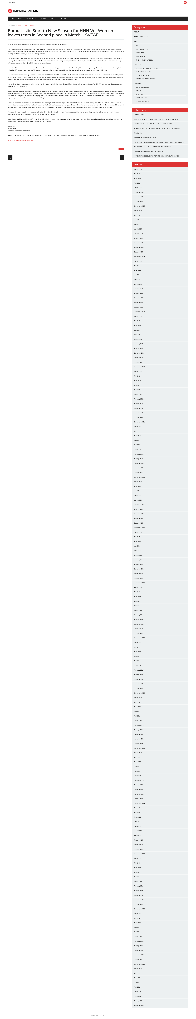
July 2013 (137, 863)
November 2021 (139, 413)
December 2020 (139, 463)
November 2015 (139, 739)
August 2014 (138, 808)
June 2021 (137, 436)
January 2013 (138, 890)
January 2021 (138, 459)
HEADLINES (140, 53)
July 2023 (137, 321)
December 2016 (139, 679)
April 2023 (137, 334)
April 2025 (137, 224)
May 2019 (137, 546)
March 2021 (138, 449)
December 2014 (139, 789)
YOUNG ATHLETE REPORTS (145, 79)
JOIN (135, 41)
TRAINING (43, 19)
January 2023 (138, 348)
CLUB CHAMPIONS (142, 49)
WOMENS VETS (141, 98)
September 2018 (139, 583)
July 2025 (137, 215)
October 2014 (138, 798)
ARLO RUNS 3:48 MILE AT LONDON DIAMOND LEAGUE (152, 147)
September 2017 (139, 638)
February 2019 (139, 560)
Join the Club (138, 133)
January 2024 (138, 293)
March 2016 (138, 720)
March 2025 (138, 229)
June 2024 (137, 270)
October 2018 (138, 578)
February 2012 (139, 941)
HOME (12, 19)
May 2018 (137, 601)
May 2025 (137, 220)
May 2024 (137, 275)
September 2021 (139, 422)
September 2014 (139, 803)
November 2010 (139, 1005)
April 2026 (137, 183)
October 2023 (138, 307)
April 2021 (137, 445)
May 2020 (137, 491)
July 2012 (137, 918)
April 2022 (137, 390)
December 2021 (139, 408)
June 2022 (137, 380)
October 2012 (138, 904)
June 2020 (137, 486)
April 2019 (137, 550)
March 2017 (138, 665)
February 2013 (139, 886)
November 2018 (139, 573)
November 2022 (139, 357)
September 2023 (139, 312)
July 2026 (137, 174)
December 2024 (139, 243)
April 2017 (137, 661)
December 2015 (139, 734)
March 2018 (138, 610)
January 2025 (138, 238)
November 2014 (139, 794)
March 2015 (138, 776)
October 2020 (138, 472)
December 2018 (139, 569)
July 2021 (137, 431)
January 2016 (138, 730)
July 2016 (137, 702)
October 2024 (138, 252)
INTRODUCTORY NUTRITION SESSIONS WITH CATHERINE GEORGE (157, 128)
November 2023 (139, 302)
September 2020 (139, 477)
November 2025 (139, 197)
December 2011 (139, 950)
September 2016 (139, 693)
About (53, 19)
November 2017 (139, 629)
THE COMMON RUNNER (144, 60)
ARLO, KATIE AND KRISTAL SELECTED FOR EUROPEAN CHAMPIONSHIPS (159, 142)
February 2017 (139, 670)
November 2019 (139, 518)
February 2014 (139, 835)
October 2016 (138, 688)
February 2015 (139, 780)
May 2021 (137, 440)
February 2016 (139, 725)
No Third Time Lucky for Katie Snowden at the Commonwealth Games (156, 119)
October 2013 (138, 849)
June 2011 (137, 978)
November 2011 (139, 955)
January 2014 (138, 840)
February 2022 (139, 399)
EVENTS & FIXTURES (141, 36)
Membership (31, 19)
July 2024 (137, 266)
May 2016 (137, 711)
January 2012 (138, 946)
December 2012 (139, 895)
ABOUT (136, 32)
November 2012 (139, 900)
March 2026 (138, 187)
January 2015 (138, 785)
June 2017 (137, 651)
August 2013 (138, 858)
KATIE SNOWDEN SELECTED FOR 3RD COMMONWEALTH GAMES (156, 156)
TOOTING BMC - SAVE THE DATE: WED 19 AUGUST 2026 (153, 124)
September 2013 (139, 854)
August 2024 (138, 261)
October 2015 (138, 743)
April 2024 (137, 279)
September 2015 (139, 748)
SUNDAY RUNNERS (142, 87)
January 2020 (138, 509)
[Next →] (122, 157)
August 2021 (138, 426)
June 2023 (137, 325)
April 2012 (137, 932)
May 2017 (137, 656)
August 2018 (138, 587)
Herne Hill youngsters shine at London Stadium (149, 151)
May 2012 (137, 927)
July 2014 (137, 812)
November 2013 (139, 844)
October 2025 (138, 201)
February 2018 (139, 615)
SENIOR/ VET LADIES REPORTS (147, 68)
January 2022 (138, 403)
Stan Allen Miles (139, 114)
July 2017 (137, 647)
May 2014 (137, 821)
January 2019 (138, 564)
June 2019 (137, 541)
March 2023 (138, 339)
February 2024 (139, 289)
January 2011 (138, 1001)
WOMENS (139, 94)
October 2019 (138, 523)
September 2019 (139, 527)
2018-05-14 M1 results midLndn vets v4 (21, 140)
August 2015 (138, 753)
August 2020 (138, 481)
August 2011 (138, 968)
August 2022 (138, 371)
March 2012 (138, 936)
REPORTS (137, 64)
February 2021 (139, 454)
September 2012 (139, 909)
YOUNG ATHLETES (142, 101)
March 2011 (138, 991)
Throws (138, 90)
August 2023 (138, 316)
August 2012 (138, 913)
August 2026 (138, 169)
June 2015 (137, 762)
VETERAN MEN (143, 75)
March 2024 (138, 284)
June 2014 (137, 817)
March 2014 (138, 831)
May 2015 (137, 766)
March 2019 (138, 555)
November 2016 (139, 684)
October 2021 (138, 417)
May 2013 (137, 872)
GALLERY (63, 19)
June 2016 (137, 707)
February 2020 (139, 504)
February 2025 (139, 233)
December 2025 (139, 192)
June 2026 (137, 178)
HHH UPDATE (140, 56)
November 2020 (139, 468)
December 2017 (139, 624)
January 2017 (138, 674)
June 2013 (137, 867)
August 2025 (138, 210)
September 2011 (139, 964)
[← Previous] (10, 157)
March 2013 (138, 881)
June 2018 (137, 596)
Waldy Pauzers (30, 25)
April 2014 (137, 826)
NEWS (20, 19)
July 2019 (137, 537)
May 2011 (137, 982)
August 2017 (138, 642)
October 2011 (138, 959)
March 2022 (138, 394)
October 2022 (138, 362)
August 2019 (138, 532)
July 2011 (137, 973)
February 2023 (139, 344)
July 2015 (137, 757)
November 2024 (139, 247)
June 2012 (137, 923)
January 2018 (138, 619)
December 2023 (139, 298)
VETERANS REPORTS (143, 72)
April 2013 (137, 877)
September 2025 (139, 206)
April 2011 (137, 987)
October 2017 (138, 633)
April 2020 (137, 495)
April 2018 (137, 606)
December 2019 (139, 514)
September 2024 (139, 256)
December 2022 (139, 353)
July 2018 (137, 592)
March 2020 (138, 500)
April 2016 (137, 716)
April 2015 (137, 771)
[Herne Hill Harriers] (23, 12)
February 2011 (138, 996)
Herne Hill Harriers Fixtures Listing (145, 137)
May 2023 (137, 330)
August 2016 (138, 697)
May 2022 (137, 385)
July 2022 (137, 376)
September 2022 (139, 367)
